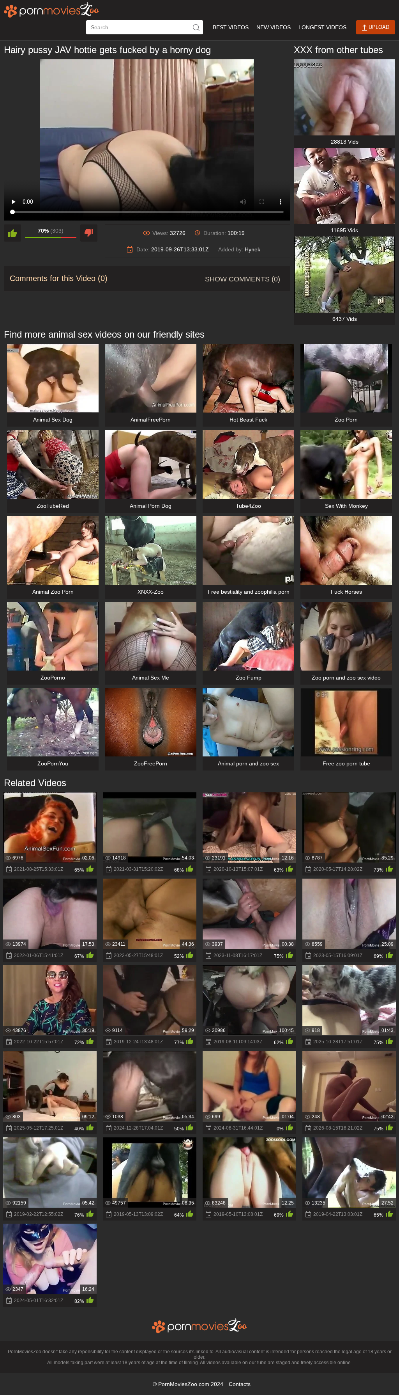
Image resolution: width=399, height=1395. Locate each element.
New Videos (273, 27)
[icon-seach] (196, 27)
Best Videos (231, 27)
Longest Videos (322, 27)
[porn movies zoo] (51, 10)
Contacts (240, 1384)
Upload (378, 27)
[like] (12, 233)
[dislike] (88, 233)
